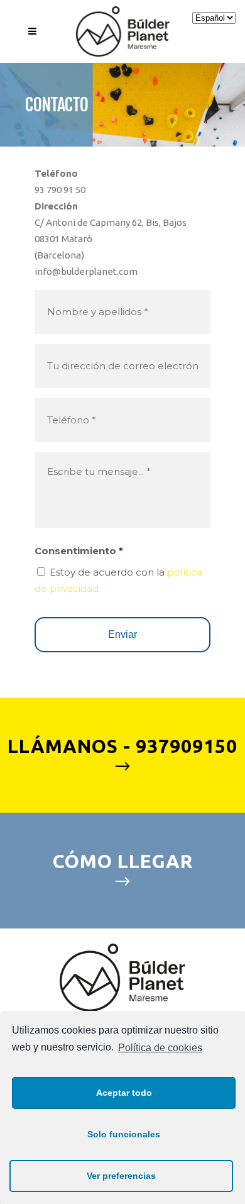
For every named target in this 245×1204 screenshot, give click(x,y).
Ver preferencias (121, 1176)
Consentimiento (79, 551)
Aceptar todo (124, 1093)
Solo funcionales (123, 1134)
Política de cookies (160, 1047)
